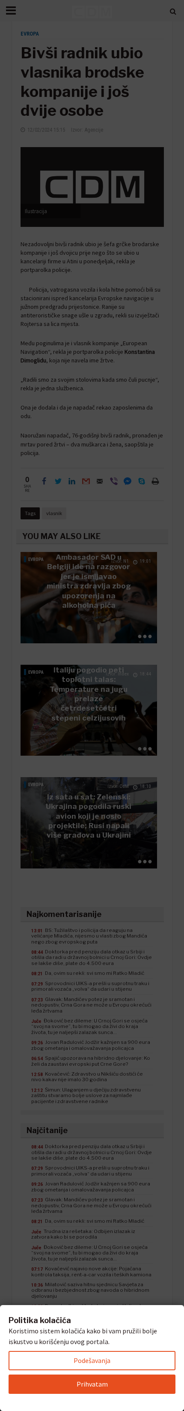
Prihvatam (92, 1384)
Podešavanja (92, 1360)
